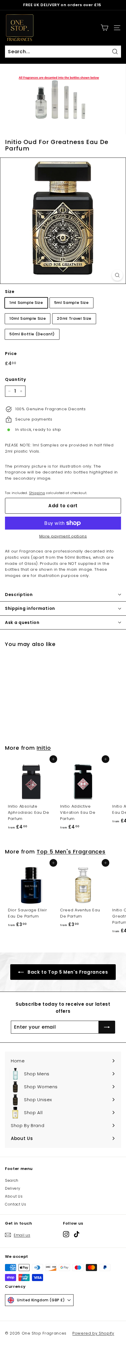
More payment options (63, 536)
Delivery (12, 1188)
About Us (14, 1196)
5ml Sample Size (71, 302)
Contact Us (15, 1204)
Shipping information (30, 608)
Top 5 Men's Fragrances (71, 851)
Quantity (15, 379)
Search (11, 1180)
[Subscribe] (107, 1027)
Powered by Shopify (93, 1333)
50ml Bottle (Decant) (32, 334)
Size (10, 291)
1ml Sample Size (26, 302)
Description (19, 594)
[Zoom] (117, 275)
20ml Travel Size (74, 318)
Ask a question (22, 622)
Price (11, 353)
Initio (44, 747)
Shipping (37, 492)
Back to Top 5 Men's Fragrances (67, 972)
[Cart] (104, 27)
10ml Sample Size (27, 318)
